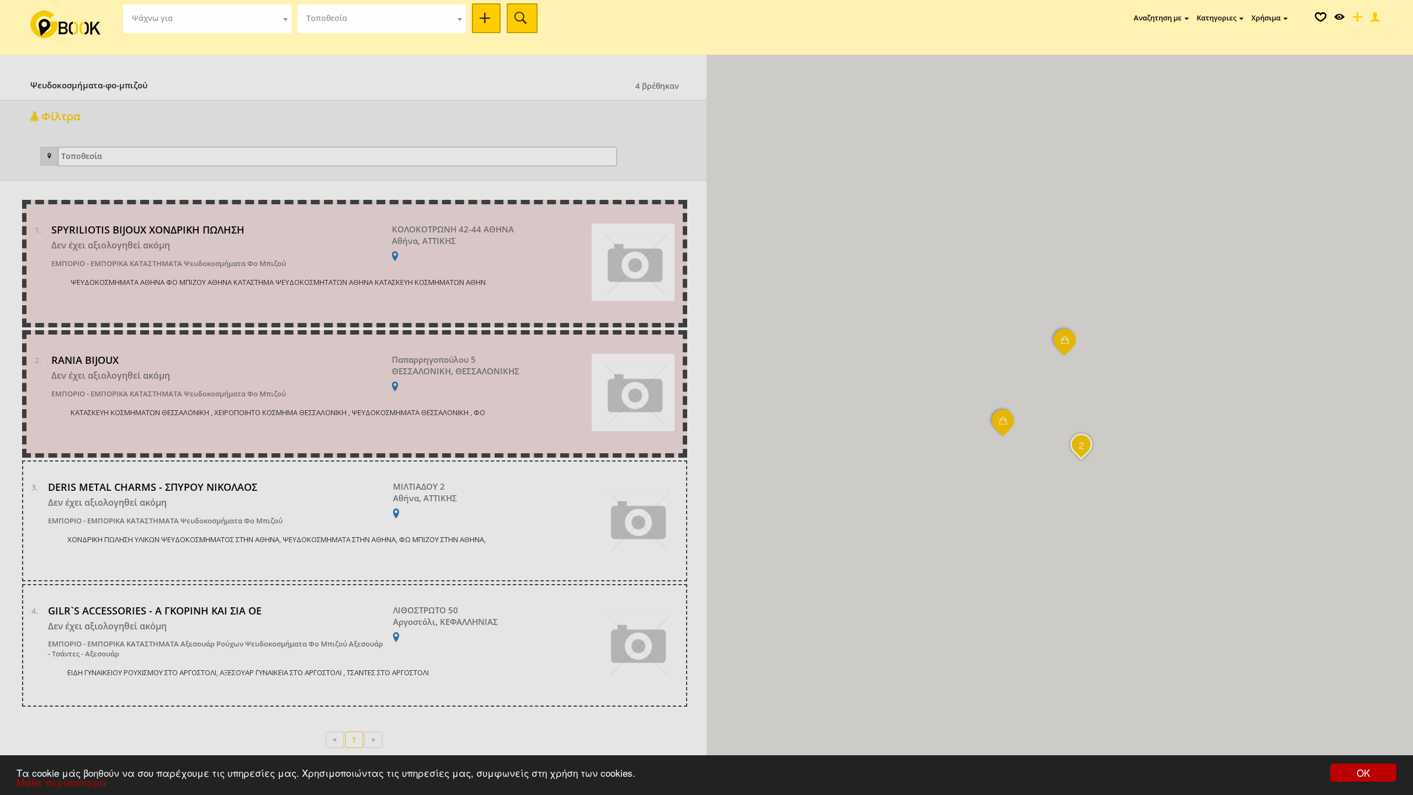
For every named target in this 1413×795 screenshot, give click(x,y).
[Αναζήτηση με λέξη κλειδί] (486, 18)
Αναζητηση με (1158, 18)
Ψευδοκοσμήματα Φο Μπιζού (235, 263)
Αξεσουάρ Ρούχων (211, 644)
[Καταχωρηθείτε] (1356, 19)
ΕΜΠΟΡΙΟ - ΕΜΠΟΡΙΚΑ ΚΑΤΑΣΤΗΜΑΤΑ (116, 263)
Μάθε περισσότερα (62, 782)
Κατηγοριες (1217, 18)
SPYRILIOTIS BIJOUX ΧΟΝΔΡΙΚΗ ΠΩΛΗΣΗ (148, 229)
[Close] (1374, 19)
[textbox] (207, 18)
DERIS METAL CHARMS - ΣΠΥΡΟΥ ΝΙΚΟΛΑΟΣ (152, 487)
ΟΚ (1363, 773)
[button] (1065, 347)
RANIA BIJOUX (85, 360)
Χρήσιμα (1266, 18)
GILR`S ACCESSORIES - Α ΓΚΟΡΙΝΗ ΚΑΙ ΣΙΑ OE (155, 610)
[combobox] (207, 18)
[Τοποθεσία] (49, 156)
